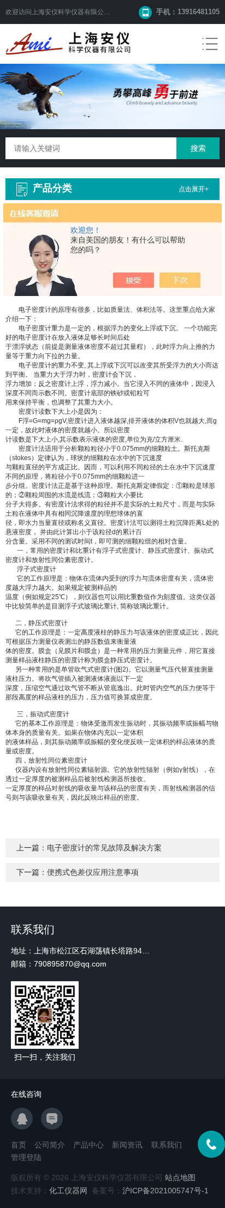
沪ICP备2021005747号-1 (165, 1190)
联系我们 (166, 1144)
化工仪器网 (68, 1190)
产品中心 (88, 1144)
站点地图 (180, 1177)
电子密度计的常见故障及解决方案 (104, 847)
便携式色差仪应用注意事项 (93, 872)
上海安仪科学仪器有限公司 (71, 12)
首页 (18, 1144)
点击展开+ (194, 189)
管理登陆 (26, 1157)
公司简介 (49, 1144)
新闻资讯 (127, 1144)
